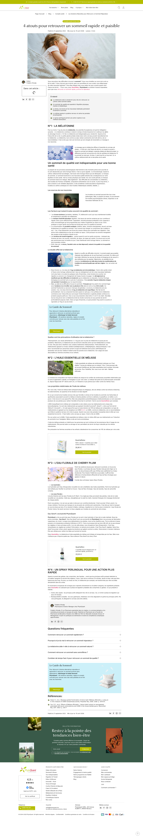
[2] (84, 410)
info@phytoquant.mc (52, 807)
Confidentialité (60, 814)
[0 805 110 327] (20, 808)
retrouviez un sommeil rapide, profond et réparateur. (73, 89)
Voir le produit (86, 452)
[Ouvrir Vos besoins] (58, 8)
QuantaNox (55, 534)
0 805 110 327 (26, 807)
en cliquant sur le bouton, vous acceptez (72, 752)
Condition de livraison (88, 814)
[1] (82, 410)
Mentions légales (50, 814)
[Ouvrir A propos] (82, 8)
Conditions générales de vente (73, 814)
